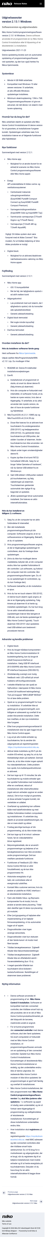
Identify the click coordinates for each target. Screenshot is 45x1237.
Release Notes (20, 3)
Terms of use (6, 1224)
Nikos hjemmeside (27, 353)
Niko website (6, 1221)
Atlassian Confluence (9, 1234)
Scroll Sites (31, 1231)
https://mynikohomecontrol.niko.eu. (23, 747)
